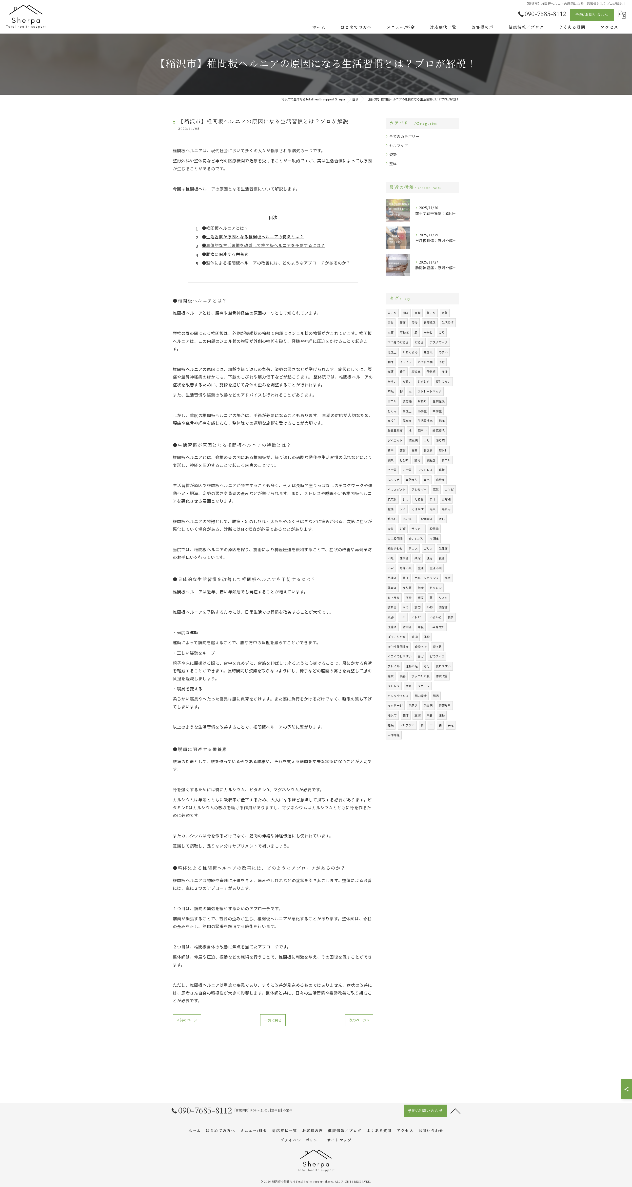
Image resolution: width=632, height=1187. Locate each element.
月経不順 (406, 568)
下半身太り (437, 627)
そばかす (418, 509)
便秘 (430, 558)
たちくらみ (410, 352)
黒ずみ (446, 509)
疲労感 (407, 401)
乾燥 (391, 509)
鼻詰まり (412, 479)
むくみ (392, 411)
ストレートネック (429, 391)
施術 (417, 715)
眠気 (436, 489)
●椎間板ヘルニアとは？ (225, 228)
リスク (443, 597)
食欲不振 (421, 646)
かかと (428, 332)
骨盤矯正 (430, 322)
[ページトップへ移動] (455, 1111)
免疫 (448, 578)
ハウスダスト (397, 489)
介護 (391, 371)
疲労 (403, 450)
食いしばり (416, 538)
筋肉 (414, 637)
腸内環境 (421, 696)
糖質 (391, 676)
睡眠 (391, 725)
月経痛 (392, 578)
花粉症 (440, 479)
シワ (406, 499)
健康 (421, 587)
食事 (451, 617)
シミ (403, 509)
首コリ (392, 401)
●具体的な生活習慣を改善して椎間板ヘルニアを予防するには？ (263, 245)
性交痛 (404, 558)
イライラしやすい (400, 656)
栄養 (430, 715)
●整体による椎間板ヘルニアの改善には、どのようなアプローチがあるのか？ (276, 263)
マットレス (425, 470)
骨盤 (417, 313)
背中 (391, 450)
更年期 (446, 499)
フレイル (394, 666)
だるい (407, 381)
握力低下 (409, 519)
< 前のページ (187, 1019)
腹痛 (442, 558)
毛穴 (432, 509)
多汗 (445, 371)
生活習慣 (448, 322)
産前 (391, 529)
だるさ (419, 342)
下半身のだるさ (398, 342)
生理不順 (436, 568)
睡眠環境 (439, 430)
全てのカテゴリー (404, 136)
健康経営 (445, 705)
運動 (442, 715)
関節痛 (443, 607)
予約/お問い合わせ (592, 14)
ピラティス (437, 656)
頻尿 (417, 558)
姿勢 (393, 154)
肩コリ (446, 460)
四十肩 (392, 470)
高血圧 (407, 411)
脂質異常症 (395, 430)
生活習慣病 (425, 420)
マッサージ (395, 705)
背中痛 (407, 627)
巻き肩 (428, 450)
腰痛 (403, 322)
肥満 (442, 420)
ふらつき (394, 479)
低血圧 (392, 352)
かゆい (392, 381)
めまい (443, 352)
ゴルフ (428, 548)
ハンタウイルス (398, 696)
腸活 (436, 696)
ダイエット (395, 440)
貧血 (406, 578)
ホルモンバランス (427, 578)
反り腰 (407, 587)
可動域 (404, 332)
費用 (403, 371)
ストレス (394, 686)
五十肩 (407, 470)
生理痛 (443, 548)
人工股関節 (395, 538)
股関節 (434, 529)
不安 (391, 568)
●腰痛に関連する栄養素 (225, 254)
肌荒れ (392, 499)
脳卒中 (422, 430)
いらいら (436, 617)
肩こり (392, 313)
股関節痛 (427, 519)
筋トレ (443, 450)
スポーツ (424, 686)
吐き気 (428, 352)
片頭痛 (434, 538)
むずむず (424, 381)
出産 (421, 597)
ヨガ (421, 656)
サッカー (418, 529)
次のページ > (359, 1019)
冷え (406, 607)
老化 (427, 666)
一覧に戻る (273, 1019)
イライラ (406, 362)
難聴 (442, 470)
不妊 (391, 558)
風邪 (391, 617)
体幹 (427, 637)
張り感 (440, 440)
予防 (442, 362)
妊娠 (403, 529)
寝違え (416, 371)
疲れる (392, 607)
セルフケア (398, 145)
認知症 (407, 420)
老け (432, 499)
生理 (421, 568)
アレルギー (419, 489)
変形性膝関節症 (398, 646)
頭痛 (406, 313)
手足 (451, 725)
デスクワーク (439, 342)
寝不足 (437, 646)
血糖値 (392, 627)
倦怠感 (431, 371)
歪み (391, 322)
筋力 (417, 607)
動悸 (391, 362)
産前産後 (439, 401)
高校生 (392, 420)
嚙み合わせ (395, 548)
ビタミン (436, 587)
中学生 (437, 411)
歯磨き (413, 705)
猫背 (414, 450)
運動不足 (412, 666)
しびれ (404, 460)
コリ (427, 440)
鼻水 (427, 479)
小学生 (422, 411)
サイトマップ (339, 1140)
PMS (430, 607)
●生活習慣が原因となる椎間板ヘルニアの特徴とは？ (253, 237)
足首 (391, 332)
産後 (414, 322)
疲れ (442, 519)
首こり (431, 313)
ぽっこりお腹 (397, 637)
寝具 (391, 460)
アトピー (418, 617)
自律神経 (394, 735)
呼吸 (421, 627)
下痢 (403, 617)
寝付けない (443, 381)
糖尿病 (413, 440)
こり (442, 332)
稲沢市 (392, 715)
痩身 (409, 597)
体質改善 (442, 676)
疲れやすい (443, 666)
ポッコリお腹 (421, 676)
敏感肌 (392, 519)
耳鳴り (422, 401)
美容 (403, 676)
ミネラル (394, 597)
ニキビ (449, 489)
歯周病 (428, 705)
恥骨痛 (392, 587)
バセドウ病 (425, 362)
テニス (413, 548)
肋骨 (409, 686)
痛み (417, 460)
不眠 (391, 391)
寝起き (431, 460)
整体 (393, 163)
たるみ (419, 499)
